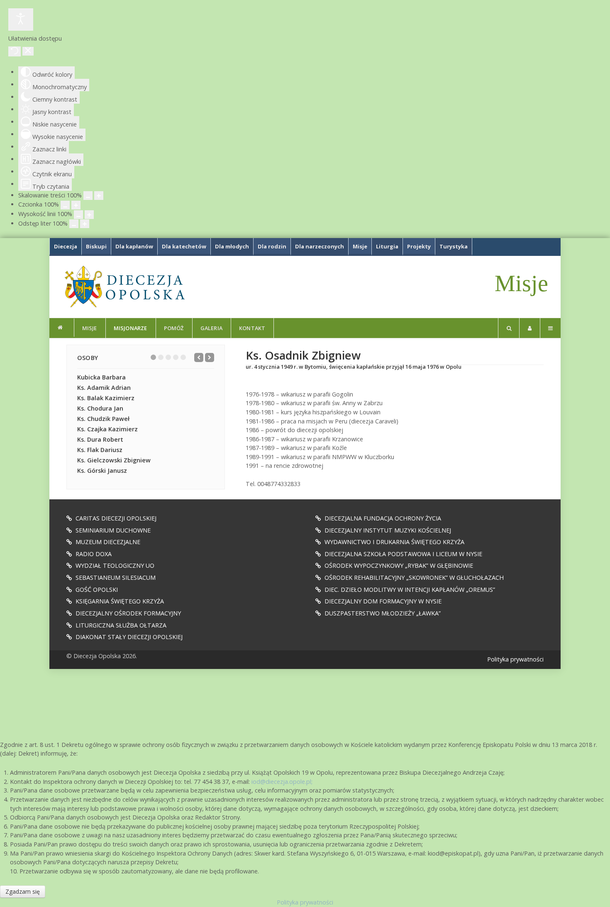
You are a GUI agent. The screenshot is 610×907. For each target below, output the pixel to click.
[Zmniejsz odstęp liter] (73, 223)
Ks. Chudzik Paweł (103, 419)
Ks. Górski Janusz (102, 470)
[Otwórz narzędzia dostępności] (20, 19)
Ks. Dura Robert (100, 439)
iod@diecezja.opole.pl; (281, 781)
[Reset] (14, 51)
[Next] (209, 357)
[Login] (529, 328)
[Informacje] (61, 328)
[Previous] (198, 357)
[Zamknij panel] (28, 51)
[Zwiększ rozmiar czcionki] (76, 205)
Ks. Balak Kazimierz (105, 398)
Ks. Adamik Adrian (104, 387)
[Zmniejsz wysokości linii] (78, 214)
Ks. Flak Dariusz (99, 450)
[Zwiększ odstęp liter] (84, 223)
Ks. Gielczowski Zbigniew (114, 460)
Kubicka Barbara (101, 377)
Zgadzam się (22, 891)
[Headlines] (124, 286)
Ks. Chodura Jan (100, 408)
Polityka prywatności (515, 659)
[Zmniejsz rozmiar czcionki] (65, 205)
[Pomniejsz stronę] (88, 195)
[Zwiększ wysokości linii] (89, 214)
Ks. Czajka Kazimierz (107, 429)
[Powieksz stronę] (98, 195)
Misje (521, 283)
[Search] (509, 328)
